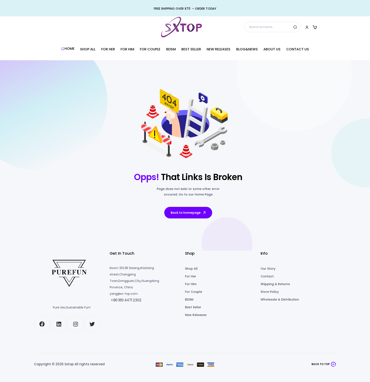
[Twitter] (92, 324)
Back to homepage (186, 213)
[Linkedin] (59, 324)
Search (295, 27)
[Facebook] (42, 324)
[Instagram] (75, 324)
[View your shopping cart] (314, 27)
